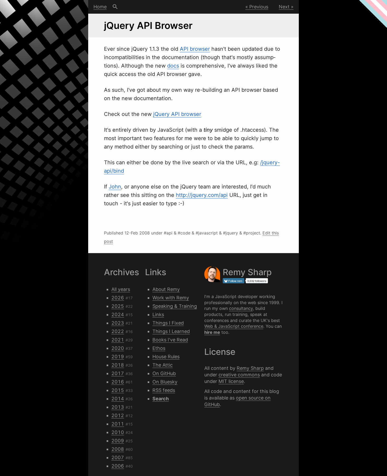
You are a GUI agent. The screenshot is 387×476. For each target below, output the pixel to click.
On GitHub (164, 373)
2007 (117, 457)
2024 (117, 314)
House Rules (166, 356)
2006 (117, 466)
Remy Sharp (250, 368)
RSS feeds (163, 390)
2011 (117, 424)
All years (120, 289)
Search (115, 7)
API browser (195, 49)
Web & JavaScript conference (233, 326)
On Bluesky (164, 382)
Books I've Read (170, 339)
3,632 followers (256, 281)
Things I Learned (171, 331)
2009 (117, 440)
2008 (117, 449)
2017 (117, 373)
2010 (117, 432)
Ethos (158, 348)
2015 (117, 390)
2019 (117, 356)
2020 (117, 348)
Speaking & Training (174, 306)
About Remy (166, 289)
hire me (212, 332)
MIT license (231, 381)
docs (173, 66)
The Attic (162, 365)
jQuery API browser (177, 114)
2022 (117, 331)
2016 (117, 382)
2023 (117, 323)
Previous (258, 6)
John (115, 186)
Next (284, 6)
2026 (117, 297)
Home (100, 6)
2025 (117, 306)
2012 (117, 415)
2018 (117, 365)
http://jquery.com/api (202, 195)
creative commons (239, 374)
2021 (117, 339)
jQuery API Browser (148, 25)
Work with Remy (170, 297)
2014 (117, 398)
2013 (117, 407)
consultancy (241, 308)
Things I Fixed (168, 323)
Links (158, 314)
